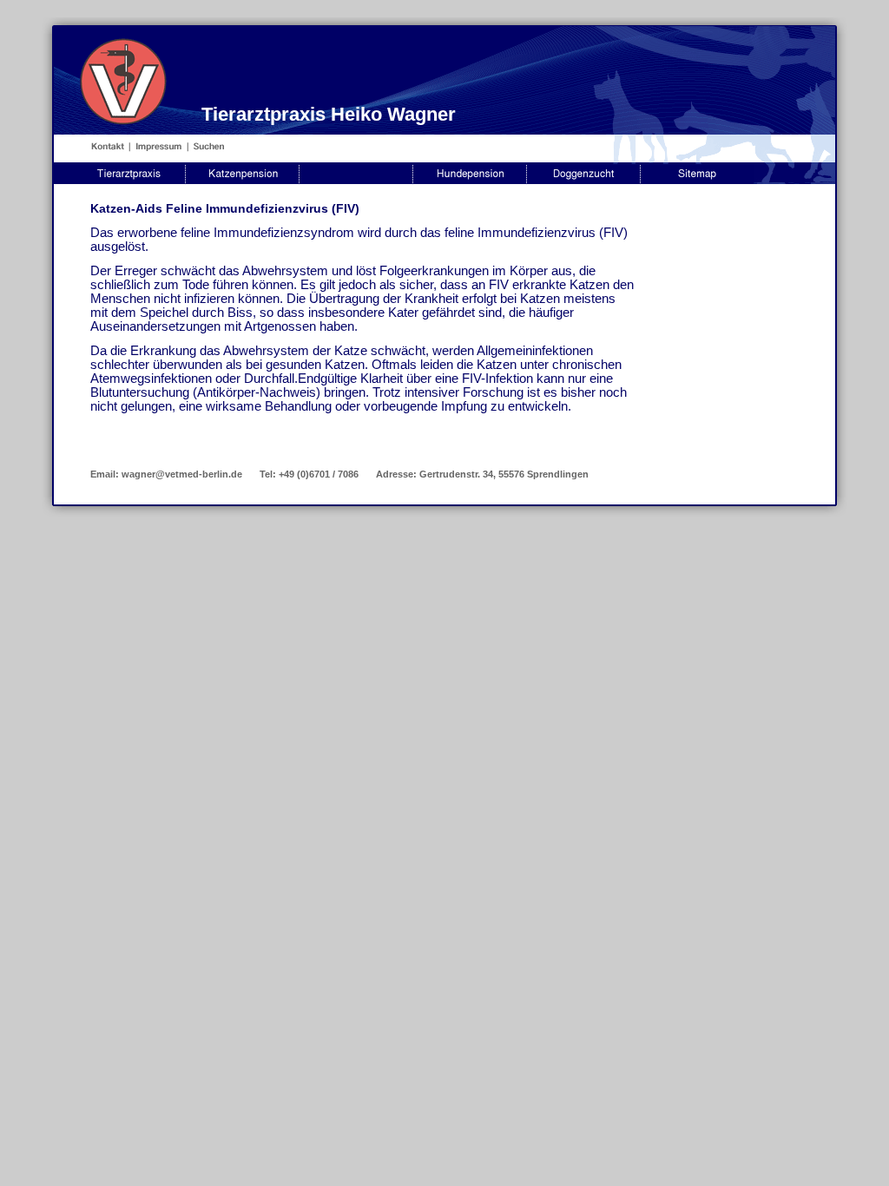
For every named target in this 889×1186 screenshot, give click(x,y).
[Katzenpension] (242, 181)
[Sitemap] (697, 181)
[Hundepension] (469, 181)
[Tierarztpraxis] (128, 181)
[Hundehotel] (356, 181)
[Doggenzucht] (583, 181)
